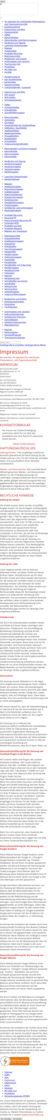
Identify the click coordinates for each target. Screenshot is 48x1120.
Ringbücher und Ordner (15, 58)
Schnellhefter (10, 110)
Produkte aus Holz (13, 225)
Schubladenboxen (12, 100)
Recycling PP (10, 217)
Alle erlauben (17, 1119)
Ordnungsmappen (13, 257)
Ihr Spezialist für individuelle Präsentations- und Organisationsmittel (24, 23)
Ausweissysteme (12, 27)
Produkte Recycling (13, 53)
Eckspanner (9, 243)
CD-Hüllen (9, 122)
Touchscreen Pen (12, 64)
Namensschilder (12, 84)
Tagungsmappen (12, 169)
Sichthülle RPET (11, 223)
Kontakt (8, 72)
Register (8, 275)
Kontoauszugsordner (14, 301)
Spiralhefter (9, 283)
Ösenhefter (9, 259)
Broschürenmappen (13, 189)
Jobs (6, 1077)
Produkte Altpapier (13, 228)
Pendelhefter (10, 262)
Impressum (9, 1080)
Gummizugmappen (13, 249)
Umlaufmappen (11, 291)
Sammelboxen (11, 319)
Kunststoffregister (12, 335)
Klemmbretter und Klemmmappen (20, 40)
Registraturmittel (12, 56)
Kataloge (8, 1088)
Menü (2, 1)
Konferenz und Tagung (14, 42)
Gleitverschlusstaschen (15, 322)
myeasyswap (10, 50)
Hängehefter (10, 251)
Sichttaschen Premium (15, 317)
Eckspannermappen (13, 197)
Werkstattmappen (12, 210)
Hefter (7, 34)
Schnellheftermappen (14, 112)
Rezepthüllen (10, 138)
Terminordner (10, 289)
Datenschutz (10, 1082)
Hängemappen (11, 254)
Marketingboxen (12, 179)
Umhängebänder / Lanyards (17, 87)
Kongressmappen (12, 166)
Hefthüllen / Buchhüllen (15, 128)
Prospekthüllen (11, 136)
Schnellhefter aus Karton (16, 281)
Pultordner (9, 273)
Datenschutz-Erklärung (32, 1114)
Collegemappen (11, 192)
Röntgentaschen (12, 278)
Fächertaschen (11, 199)
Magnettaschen (11, 325)
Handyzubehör (11, 32)
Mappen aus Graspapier (15, 231)
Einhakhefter (10, 246)
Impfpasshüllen (11, 130)
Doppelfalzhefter (12, 238)
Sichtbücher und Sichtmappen (18, 207)
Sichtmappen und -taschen (17, 61)
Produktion (9, 66)
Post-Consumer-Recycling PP (17, 220)
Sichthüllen (9, 120)
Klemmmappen (11, 154)
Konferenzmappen (13, 164)
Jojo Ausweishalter (13, 79)
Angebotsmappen (12, 186)
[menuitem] (26, 27)
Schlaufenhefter (11, 107)
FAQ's (7, 1085)
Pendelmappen (11, 267)
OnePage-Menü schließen (12, 345)
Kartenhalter (10, 82)
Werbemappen (11, 172)
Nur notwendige (6, 1119)
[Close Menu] (1, 17)
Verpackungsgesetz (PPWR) (17, 1096)
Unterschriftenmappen (15, 294)
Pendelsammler (11, 270)
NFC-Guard (9, 94)
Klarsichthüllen (11, 37)
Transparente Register (14, 337)
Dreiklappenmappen (14, 241)
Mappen (8, 48)
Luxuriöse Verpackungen (16, 45)
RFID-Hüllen (10, 97)
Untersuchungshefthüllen (16, 144)
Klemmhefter (10, 156)
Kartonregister (11, 332)
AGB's (7, 1074)
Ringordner (9, 304)
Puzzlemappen (11, 205)
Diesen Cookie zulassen (24, 443)
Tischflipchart (10, 307)
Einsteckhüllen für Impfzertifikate (19, 125)
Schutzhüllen (10, 141)
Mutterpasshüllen (12, 133)
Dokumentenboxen (13, 194)
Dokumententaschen (14, 314)
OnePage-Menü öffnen (35, 345)
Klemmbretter (11, 151)
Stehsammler (10, 286)
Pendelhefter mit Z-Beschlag (17, 265)
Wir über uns (10, 69)
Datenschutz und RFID (14, 29)
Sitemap (8, 1072)
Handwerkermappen (14, 202)
